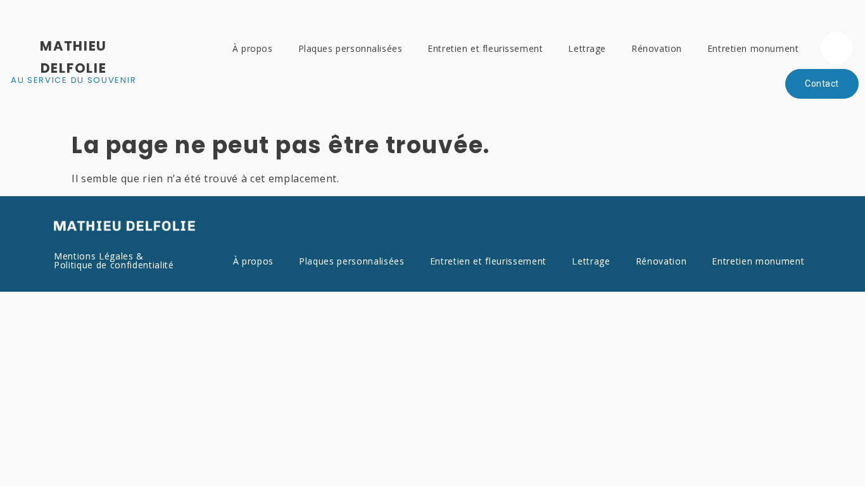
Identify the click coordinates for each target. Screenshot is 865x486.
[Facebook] (836, 48)
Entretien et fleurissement (485, 48)
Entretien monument (753, 48)
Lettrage (587, 48)
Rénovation (656, 48)
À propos (252, 48)
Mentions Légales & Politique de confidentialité (114, 260)
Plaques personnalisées (350, 48)
